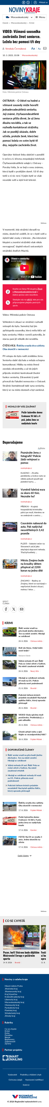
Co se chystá (15, 921)
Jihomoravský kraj (13, 991)
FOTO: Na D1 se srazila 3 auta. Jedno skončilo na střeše (30, 840)
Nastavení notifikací (34, 1079)
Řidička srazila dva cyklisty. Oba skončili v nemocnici (31, 804)
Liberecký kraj (11, 999)
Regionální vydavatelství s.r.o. (28, 1101)
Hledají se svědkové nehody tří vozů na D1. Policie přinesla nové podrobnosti (32, 681)
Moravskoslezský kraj (14, 1002)
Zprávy (8, 1043)
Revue (7, 1037)
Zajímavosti (10, 1041)
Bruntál (33, 688)
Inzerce (26, 1084)
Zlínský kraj (10, 1016)
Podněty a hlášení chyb (30, 1074)
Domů (5, 23)
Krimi (31, 23)
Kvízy (7, 1033)
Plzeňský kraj (11, 1010)
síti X (29, 299)
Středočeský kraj (12, 1013)
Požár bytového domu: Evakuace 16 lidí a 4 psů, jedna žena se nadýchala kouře (30, 821)
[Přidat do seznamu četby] (44, 48)
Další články (23, 855)
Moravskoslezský (19, 17)
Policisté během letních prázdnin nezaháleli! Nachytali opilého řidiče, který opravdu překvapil (32, 699)
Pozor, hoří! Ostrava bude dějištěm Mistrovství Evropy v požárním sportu (21, 955)
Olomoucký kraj (12, 1005)
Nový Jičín (34, 671)
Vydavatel (12, 1074)
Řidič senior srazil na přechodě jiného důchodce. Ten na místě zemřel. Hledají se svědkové (32, 632)
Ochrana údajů (15, 1079)
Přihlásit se (43, 2)
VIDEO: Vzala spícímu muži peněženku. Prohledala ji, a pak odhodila (31, 717)
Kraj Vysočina (11, 994)
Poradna (8, 1035)
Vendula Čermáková (15, 48)
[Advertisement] (24, 203)
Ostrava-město (36, 641)
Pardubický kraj (12, 1007)
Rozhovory (9, 1039)
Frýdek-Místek (36, 739)
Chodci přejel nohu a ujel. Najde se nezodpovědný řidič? (32, 733)
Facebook (23, 2)
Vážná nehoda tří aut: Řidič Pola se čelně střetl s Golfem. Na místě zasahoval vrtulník (32, 664)
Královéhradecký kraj (14, 996)
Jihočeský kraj (11, 988)
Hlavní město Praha (14, 986)
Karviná (33, 830)
